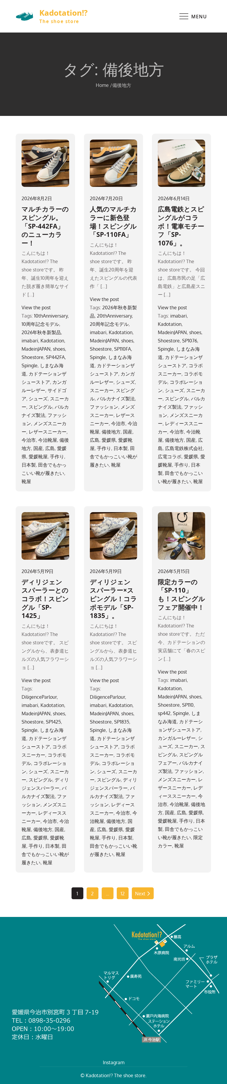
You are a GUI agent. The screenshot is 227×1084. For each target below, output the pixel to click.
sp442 (164, 713)
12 (123, 894)
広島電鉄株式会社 (184, 448)
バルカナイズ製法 (116, 399)
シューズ (38, 399)
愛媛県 (109, 440)
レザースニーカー (48, 432)
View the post (36, 307)
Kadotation (52, 341)
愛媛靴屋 (38, 457)
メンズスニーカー (177, 779)
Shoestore (32, 357)
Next (140, 894)
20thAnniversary (114, 316)
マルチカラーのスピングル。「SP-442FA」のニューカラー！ (45, 225)
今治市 (29, 440)
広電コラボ (169, 457)
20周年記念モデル (109, 324)
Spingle (30, 365)
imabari (30, 341)
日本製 (29, 465)
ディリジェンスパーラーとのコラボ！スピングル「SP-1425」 (45, 598)
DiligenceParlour (39, 697)
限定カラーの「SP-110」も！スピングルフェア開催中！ (181, 594)
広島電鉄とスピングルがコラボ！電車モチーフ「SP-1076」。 (181, 225)
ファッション (104, 407)
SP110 (188, 705)
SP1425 (53, 722)
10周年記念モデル (40, 324)
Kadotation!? (63, 12)
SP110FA (122, 349)
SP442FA (55, 357)
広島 (50, 448)
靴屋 (26, 481)
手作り (57, 457)
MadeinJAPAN (36, 349)
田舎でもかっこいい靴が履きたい (113, 456)
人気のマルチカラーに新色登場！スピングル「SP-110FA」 (113, 221)
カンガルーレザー (177, 738)
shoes (59, 349)
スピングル (40, 407)
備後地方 (111, 432)
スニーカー (102, 390)
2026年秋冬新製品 (41, 332)
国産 (38, 448)
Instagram (113, 1062)
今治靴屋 (47, 440)
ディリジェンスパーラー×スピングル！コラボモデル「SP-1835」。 (113, 598)
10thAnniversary (51, 316)
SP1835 (121, 722)
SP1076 (189, 341)
